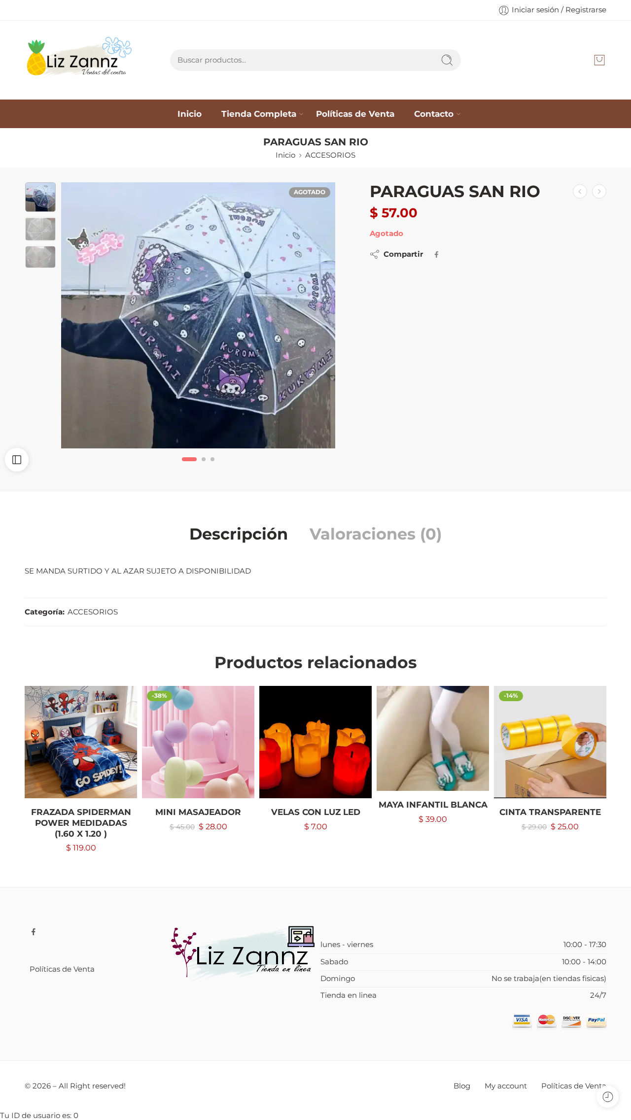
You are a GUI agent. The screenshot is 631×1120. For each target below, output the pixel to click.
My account (506, 1086)
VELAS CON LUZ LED (315, 812)
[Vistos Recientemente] (607, 1097)
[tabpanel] (198, 317)
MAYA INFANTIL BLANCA (433, 805)
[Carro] (599, 60)
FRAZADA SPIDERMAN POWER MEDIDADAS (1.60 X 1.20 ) (81, 822)
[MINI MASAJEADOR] (198, 742)
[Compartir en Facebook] (436, 254)
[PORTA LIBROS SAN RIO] (580, 191)
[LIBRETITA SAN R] (599, 191)
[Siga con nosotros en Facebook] (33, 932)
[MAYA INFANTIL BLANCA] (433, 738)
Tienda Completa (258, 113)
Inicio (189, 113)
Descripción (238, 534)
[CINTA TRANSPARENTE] (550, 742)
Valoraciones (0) (376, 534)
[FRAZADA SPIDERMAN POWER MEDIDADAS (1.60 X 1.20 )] (81, 742)
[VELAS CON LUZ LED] (315, 742)
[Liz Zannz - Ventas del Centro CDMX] (81, 60)
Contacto (434, 113)
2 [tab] (204, 467)
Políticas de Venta (355, 113)
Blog (462, 1086)
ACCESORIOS (330, 155)
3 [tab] (212, 467)
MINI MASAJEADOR (198, 812)
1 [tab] (189, 467)
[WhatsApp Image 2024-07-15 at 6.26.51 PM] (198, 315)
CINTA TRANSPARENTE (550, 812)
